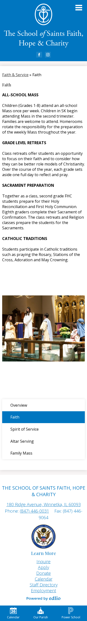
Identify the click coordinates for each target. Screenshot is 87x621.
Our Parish (40, 617)
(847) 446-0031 (34, 511)
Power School (71, 617)
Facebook (39, 55)
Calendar (13, 617)
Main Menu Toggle (78, 7)
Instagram (48, 55)
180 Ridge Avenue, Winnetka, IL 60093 (44, 504)
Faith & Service (15, 74)
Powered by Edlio (43, 598)
